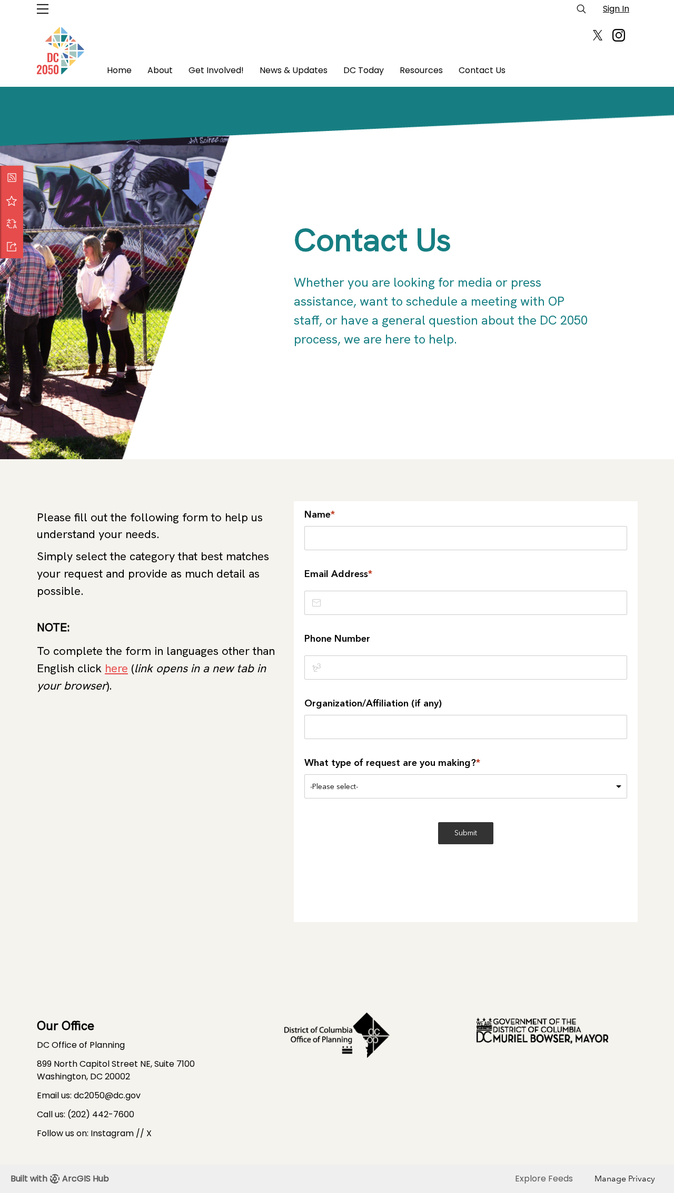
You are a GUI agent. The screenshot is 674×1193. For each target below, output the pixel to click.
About (160, 70)
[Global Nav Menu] (43, 9)
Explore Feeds (544, 1178)
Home (119, 70)
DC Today (363, 70)
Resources (421, 70)
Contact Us (482, 70)
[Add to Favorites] (11, 200)
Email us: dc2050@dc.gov (89, 1095)
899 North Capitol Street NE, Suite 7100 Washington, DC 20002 (116, 1070)
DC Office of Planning (81, 1045)
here (116, 668)
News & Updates (294, 70)
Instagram (112, 1133)
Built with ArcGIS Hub (60, 1178)
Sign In (616, 9)
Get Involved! (216, 70)
